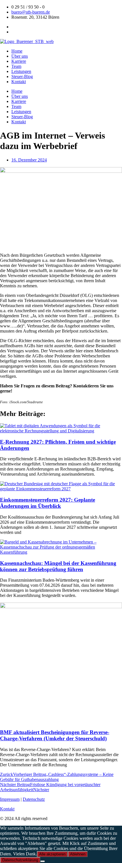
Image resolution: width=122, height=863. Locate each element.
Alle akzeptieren (52, 854)
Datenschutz (34, 799)
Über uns (19, 56)
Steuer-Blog (22, 76)
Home (16, 51)
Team (16, 66)
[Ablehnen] (42, 861)
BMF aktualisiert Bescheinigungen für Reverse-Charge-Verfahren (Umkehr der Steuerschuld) (54, 735)
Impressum (10, 799)
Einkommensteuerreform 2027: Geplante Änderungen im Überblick (47, 503)
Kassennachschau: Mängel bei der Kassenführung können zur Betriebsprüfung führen (58, 566)
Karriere (18, 61)
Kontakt (18, 81)
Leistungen (21, 71)
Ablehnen (77, 854)
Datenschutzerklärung (20, 860)
